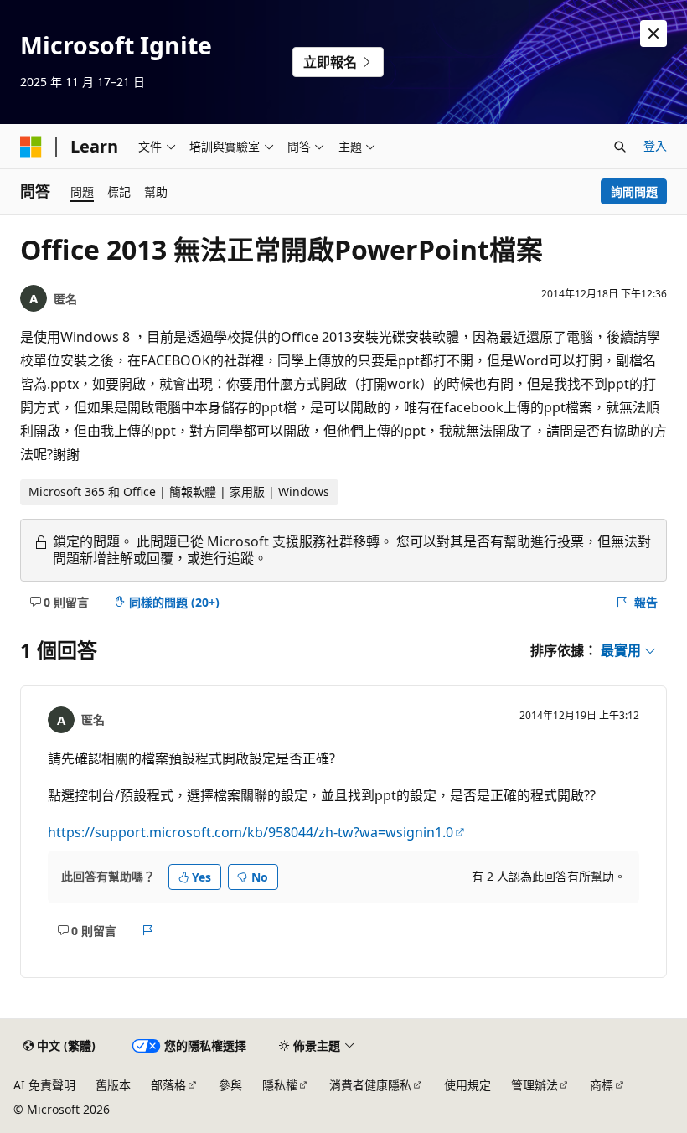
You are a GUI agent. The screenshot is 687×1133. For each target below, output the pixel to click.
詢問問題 (634, 191)
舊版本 (113, 1085)
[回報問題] (148, 930)
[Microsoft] (31, 147)
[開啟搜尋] (620, 147)
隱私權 (279, 1085)
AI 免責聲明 (44, 1085)
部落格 (168, 1085)
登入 (655, 145)
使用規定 (467, 1085)
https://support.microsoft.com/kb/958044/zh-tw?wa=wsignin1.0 (250, 832)
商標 (601, 1085)
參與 (230, 1085)
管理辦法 (534, 1085)
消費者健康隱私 (370, 1085)
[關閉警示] (653, 33)
